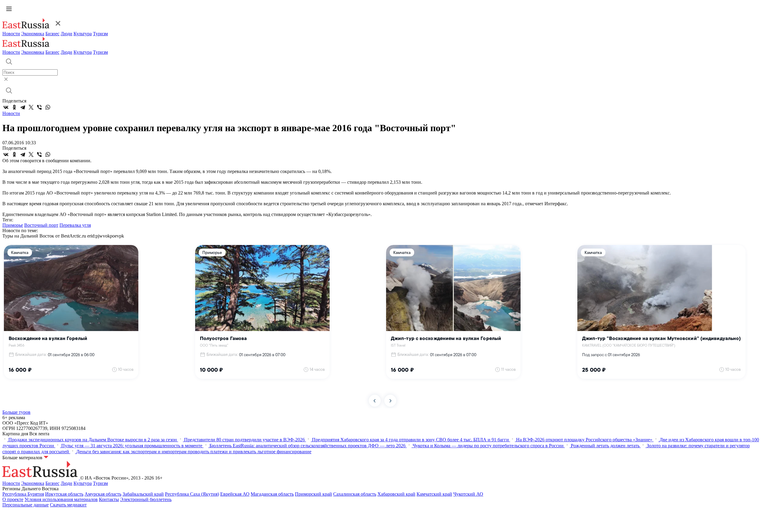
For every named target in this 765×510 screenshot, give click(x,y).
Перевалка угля (75, 225)
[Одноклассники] (14, 107)
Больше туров (16, 412)
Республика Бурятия (23, 494)
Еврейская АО (235, 494)
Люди (66, 33)
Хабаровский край (396, 494)
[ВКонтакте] (6, 107)
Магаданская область (272, 494)
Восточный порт (41, 225)
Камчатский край (434, 494)
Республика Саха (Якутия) (192, 494)
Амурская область (103, 494)
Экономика (32, 33)
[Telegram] (22, 107)
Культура (83, 33)
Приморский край (313, 494)
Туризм (100, 33)
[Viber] (39, 107)
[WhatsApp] (47, 107)
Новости (11, 33)
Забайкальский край (143, 494)
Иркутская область (64, 494)
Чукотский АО (468, 494)
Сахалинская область (354, 494)
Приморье (12, 225)
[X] (31, 107)
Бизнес (52, 33)
